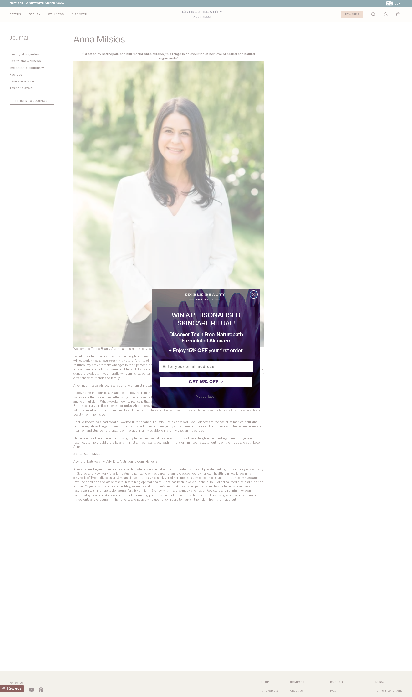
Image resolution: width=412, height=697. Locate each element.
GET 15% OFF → (206, 381)
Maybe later (206, 396)
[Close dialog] (253, 294)
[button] (12, 688)
